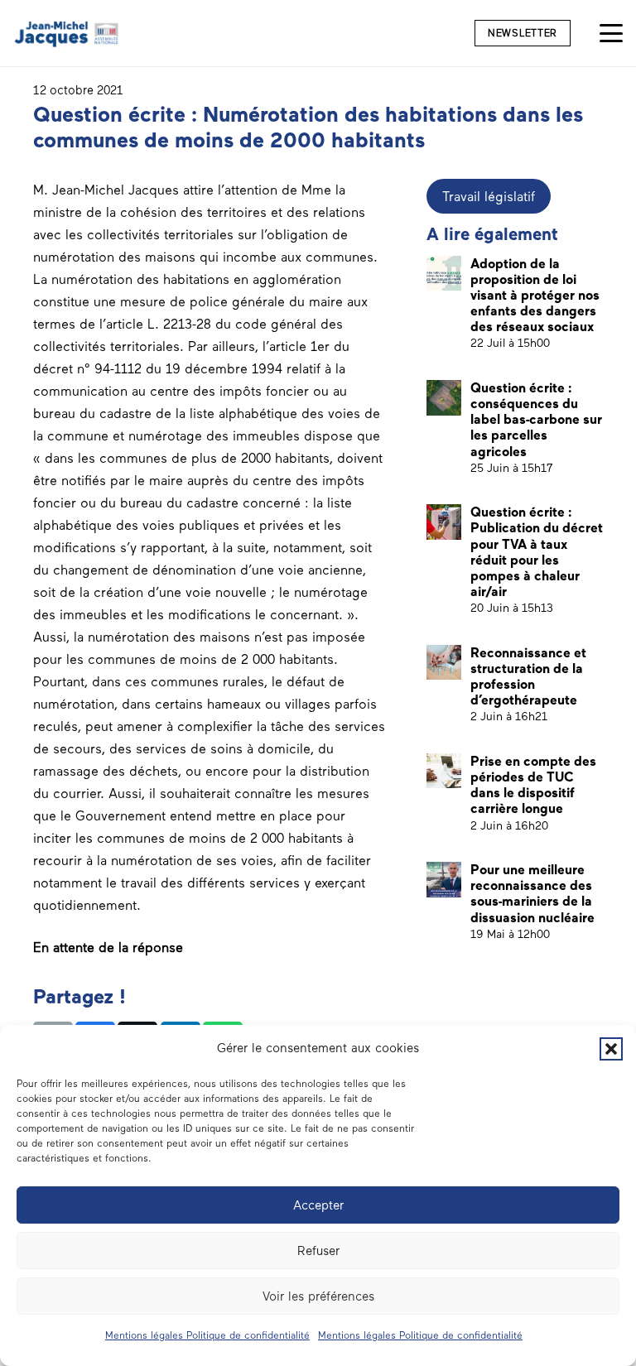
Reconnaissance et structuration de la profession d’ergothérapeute (528, 677)
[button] (611, 1049)
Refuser (318, 1250)
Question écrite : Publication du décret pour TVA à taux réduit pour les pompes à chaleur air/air (536, 551)
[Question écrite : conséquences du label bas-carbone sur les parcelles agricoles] (444, 398)
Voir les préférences (318, 1296)
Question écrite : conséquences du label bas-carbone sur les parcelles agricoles (536, 419)
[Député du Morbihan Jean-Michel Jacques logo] (67, 33)
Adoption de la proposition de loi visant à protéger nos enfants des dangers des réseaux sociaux (535, 295)
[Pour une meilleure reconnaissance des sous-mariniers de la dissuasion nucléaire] (444, 879)
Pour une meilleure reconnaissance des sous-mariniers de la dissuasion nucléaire (532, 894)
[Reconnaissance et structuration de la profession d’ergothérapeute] (444, 663)
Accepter (318, 1205)
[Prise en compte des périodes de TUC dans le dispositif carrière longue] (444, 771)
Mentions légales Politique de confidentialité (207, 1335)
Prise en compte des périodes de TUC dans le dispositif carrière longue (533, 785)
